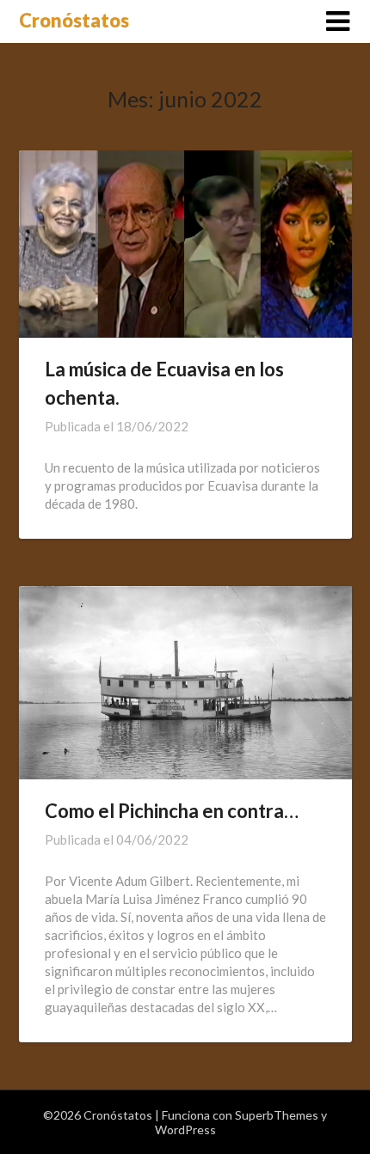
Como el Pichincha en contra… (172, 810)
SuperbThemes (276, 1115)
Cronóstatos (74, 20)
